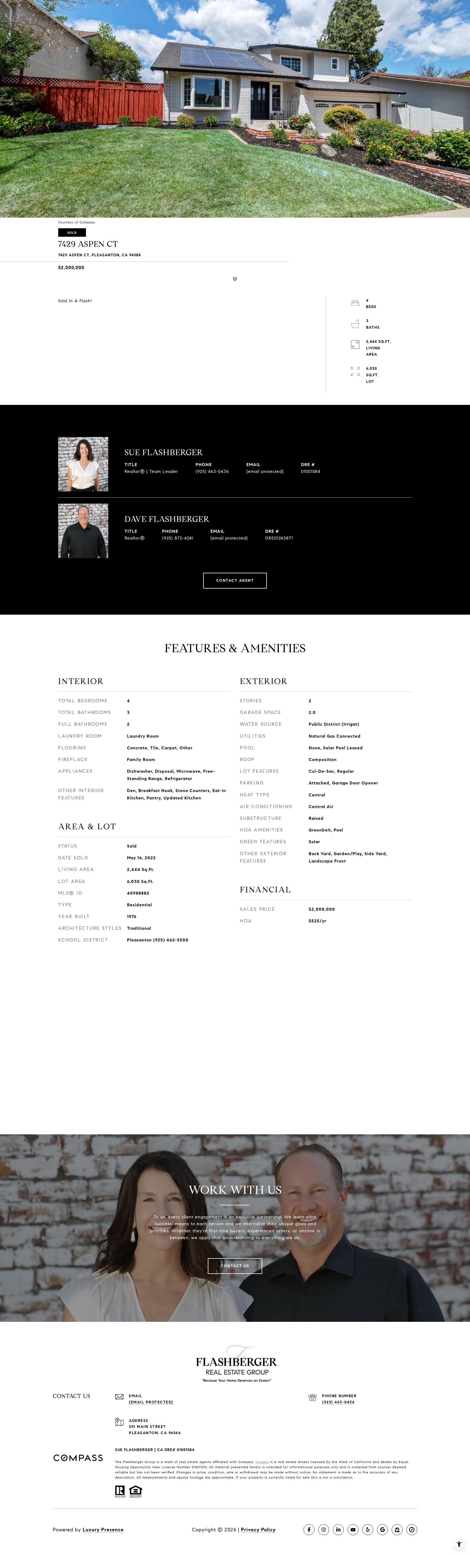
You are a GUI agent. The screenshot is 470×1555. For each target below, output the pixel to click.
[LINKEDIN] (338, 1529)
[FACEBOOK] (309, 1529)
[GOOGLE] (382, 1529)
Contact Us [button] (235, 1266)
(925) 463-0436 (212, 471)
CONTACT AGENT (235, 580)
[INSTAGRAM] (323, 1529)
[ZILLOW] (397, 1529)
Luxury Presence (103, 1530)
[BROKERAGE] (411, 1529)
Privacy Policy (258, 1530)
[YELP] (367, 1529)
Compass (262, 1462)
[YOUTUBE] (353, 1529)
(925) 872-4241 (177, 538)
